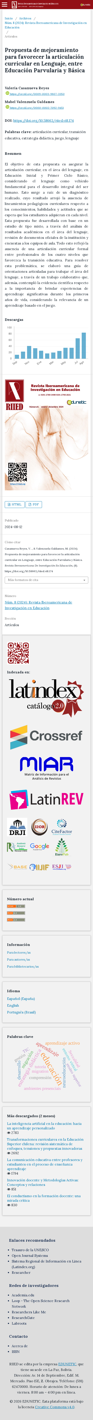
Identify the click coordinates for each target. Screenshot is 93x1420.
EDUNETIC (67, 1364)
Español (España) (21, 999)
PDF (35, 504)
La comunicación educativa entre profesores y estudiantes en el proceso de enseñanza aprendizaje (44, 1164)
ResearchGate (23, 1318)
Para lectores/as (19, 953)
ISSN (16, 1351)
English (13, 1005)
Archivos (25, 18)
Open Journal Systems (30, 1255)
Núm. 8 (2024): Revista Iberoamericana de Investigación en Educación (46, 25)
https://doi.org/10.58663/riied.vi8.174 (43, 120)
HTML (16, 504)
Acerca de (20, 1346)
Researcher (21, 1272)
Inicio (9, 18)
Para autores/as (18, 960)
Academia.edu (23, 1295)
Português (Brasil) (21, 1012)
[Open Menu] (4, 4)
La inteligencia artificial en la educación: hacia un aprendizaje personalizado (44, 1125)
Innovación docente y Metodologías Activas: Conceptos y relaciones (43, 1182)
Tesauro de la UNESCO (30, 1250)
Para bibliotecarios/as (23, 967)
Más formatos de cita (23, 580)
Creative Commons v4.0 (54, 1407)
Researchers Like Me (29, 1312)
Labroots (19, 1323)
